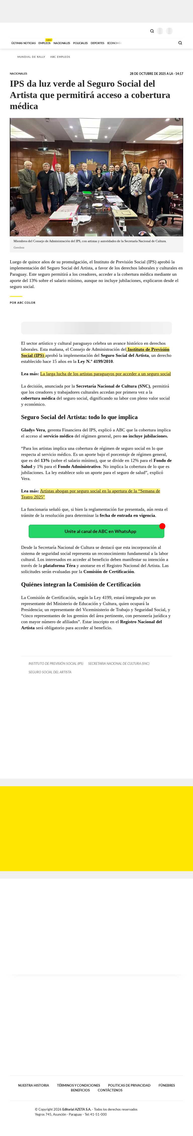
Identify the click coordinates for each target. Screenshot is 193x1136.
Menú (180, 31)
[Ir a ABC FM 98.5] (165, 43)
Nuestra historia (33, 1085)
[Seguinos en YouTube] (176, 1110)
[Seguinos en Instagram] (181, 1110)
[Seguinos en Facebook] (165, 1110)
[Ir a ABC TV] (131, 43)
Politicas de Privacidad (129, 1085)
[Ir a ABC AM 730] (145, 43)
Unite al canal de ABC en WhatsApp (100, 531)
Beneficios (80, 1090)
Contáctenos (110, 1090)
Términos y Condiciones (78, 1085)
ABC (19, 30)
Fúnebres (167, 1085)
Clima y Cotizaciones (143, 30)
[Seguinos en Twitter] (171, 1110)
